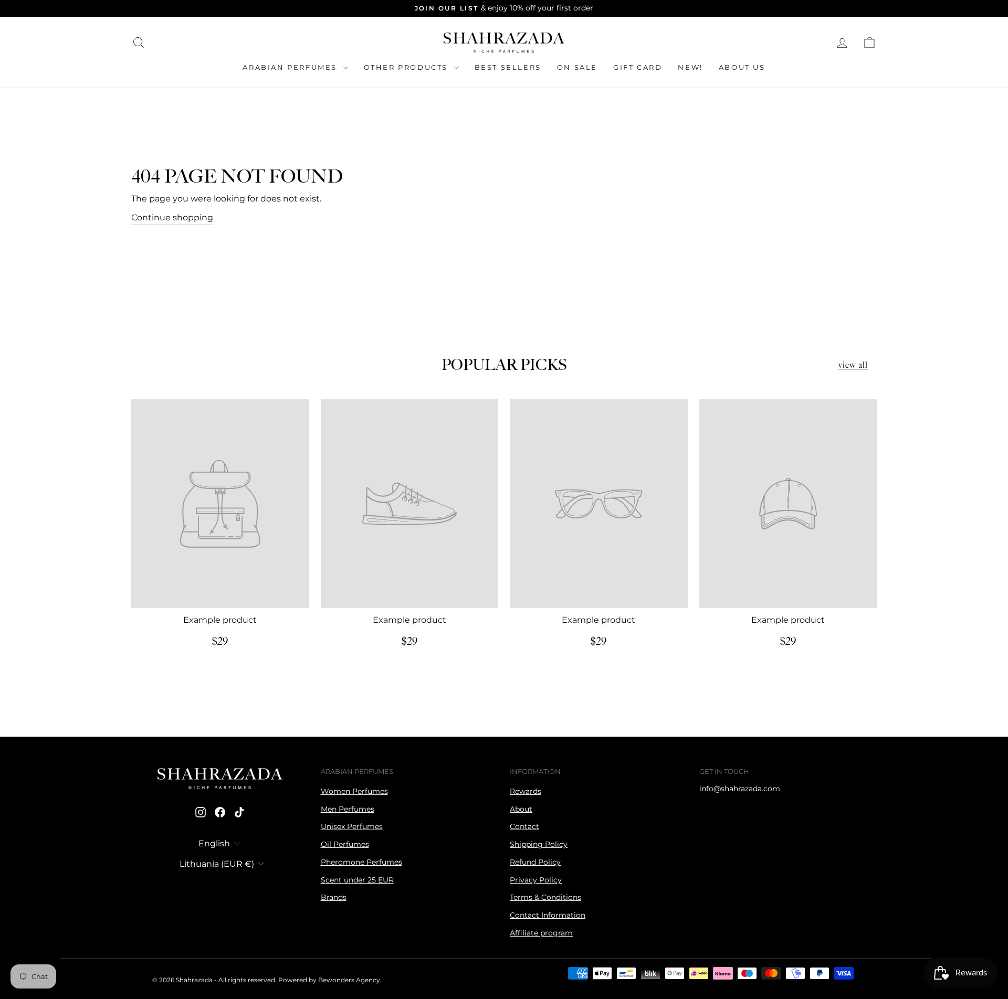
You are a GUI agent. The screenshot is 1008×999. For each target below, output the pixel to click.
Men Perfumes (347, 809)
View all (853, 365)
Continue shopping (172, 217)
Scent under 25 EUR (357, 880)
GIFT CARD (637, 67)
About (521, 809)
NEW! (690, 67)
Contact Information (547, 915)
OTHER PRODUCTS (407, 67)
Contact (524, 826)
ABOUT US (742, 67)
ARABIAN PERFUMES (291, 67)
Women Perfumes (354, 791)
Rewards (525, 791)
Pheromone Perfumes (361, 862)
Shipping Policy (539, 844)
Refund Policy (535, 862)
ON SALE (577, 67)
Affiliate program (541, 933)
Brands (333, 897)
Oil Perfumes (345, 844)
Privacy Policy (536, 880)
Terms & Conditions (545, 897)
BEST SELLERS (508, 67)
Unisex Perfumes (352, 826)
